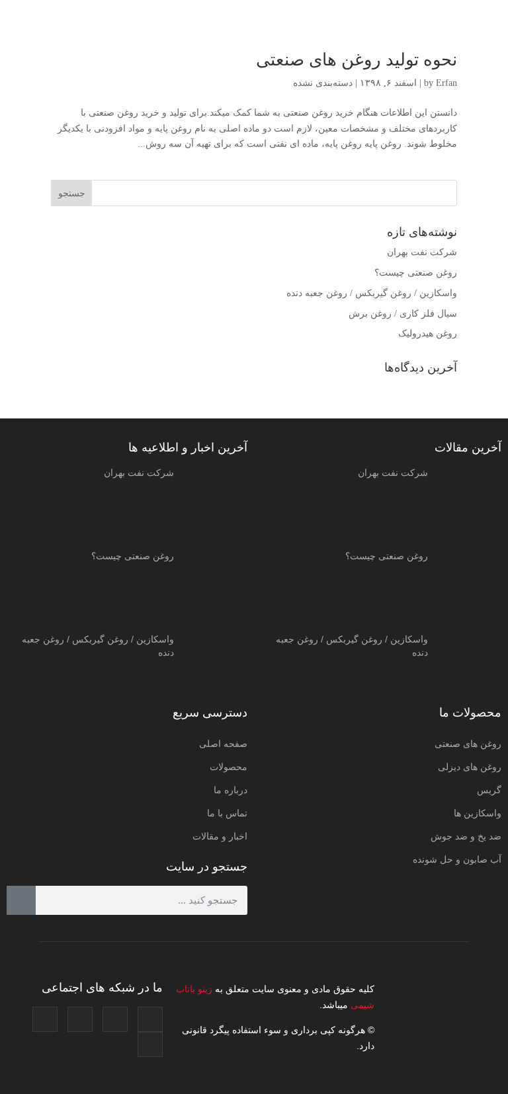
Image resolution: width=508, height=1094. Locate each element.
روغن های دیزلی (469, 767)
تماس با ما (227, 813)
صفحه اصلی (223, 743)
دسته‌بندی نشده (323, 83)
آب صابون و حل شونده (457, 859)
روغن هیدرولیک (427, 333)
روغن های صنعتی (468, 743)
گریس (489, 790)
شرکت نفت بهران (422, 252)
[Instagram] (150, 1019)
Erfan (446, 83)
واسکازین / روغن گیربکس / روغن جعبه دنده (371, 293)
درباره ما (230, 790)
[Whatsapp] (150, 1044)
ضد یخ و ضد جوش (466, 836)
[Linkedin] (45, 1019)
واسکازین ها (477, 813)
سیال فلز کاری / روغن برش (403, 314)
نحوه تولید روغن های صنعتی (356, 59)
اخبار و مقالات (219, 836)
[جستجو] (21, 900)
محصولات (228, 767)
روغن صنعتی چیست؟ (415, 273)
